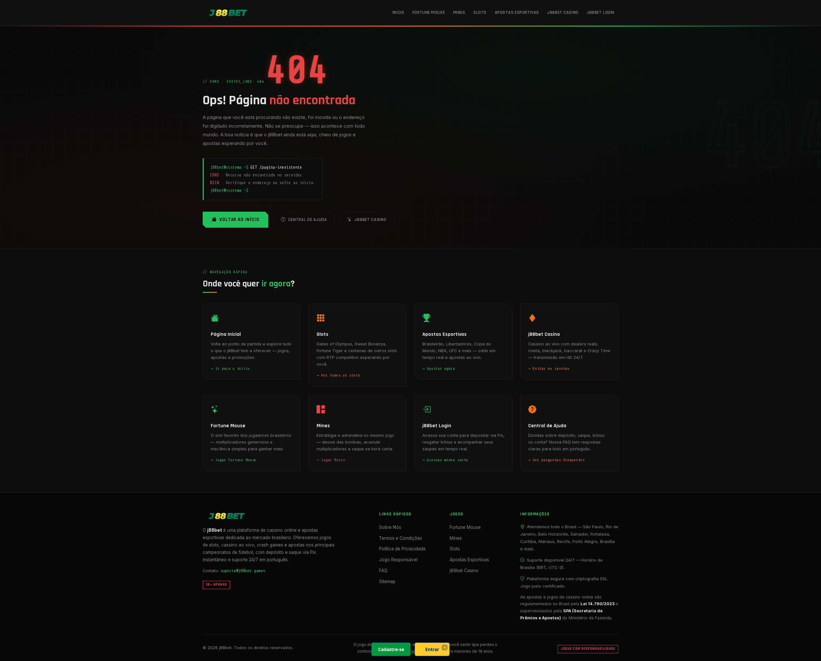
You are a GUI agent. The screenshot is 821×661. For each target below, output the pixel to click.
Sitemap (387, 581)
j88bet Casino (562, 12)
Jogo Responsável (398, 559)
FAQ (383, 570)
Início (398, 12)
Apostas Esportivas (517, 12)
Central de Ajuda (307, 220)
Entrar (432, 649)
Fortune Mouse (428, 12)
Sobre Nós (390, 527)
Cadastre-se (391, 649)
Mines (459, 12)
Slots (480, 12)
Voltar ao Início (239, 219)
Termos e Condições (400, 538)
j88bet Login (600, 12)
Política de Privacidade (402, 548)
